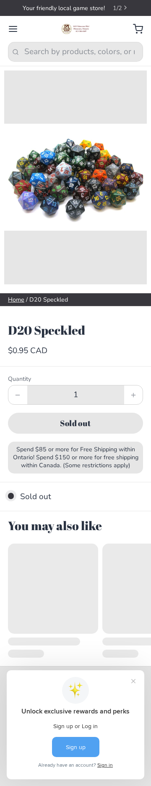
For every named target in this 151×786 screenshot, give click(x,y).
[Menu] (17, 29)
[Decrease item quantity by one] (17, 394)
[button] (75, 423)
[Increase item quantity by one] (133, 394)
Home (16, 300)
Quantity (19, 379)
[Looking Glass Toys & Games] (76, 29)
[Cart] (134, 29)
